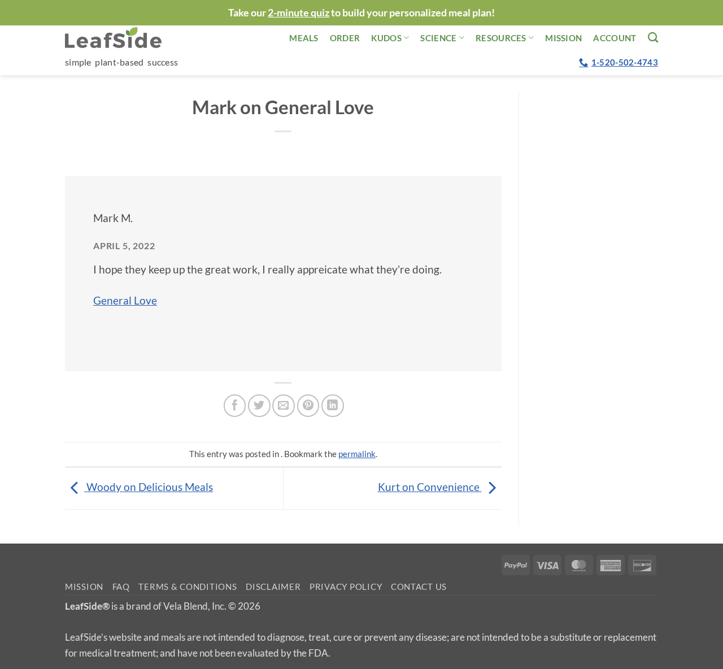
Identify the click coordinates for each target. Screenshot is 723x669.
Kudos (386, 38)
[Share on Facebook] (235, 405)
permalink (357, 454)
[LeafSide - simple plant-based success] (121, 37)
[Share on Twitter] (259, 405)
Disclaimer (273, 587)
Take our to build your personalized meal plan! (361, 12)
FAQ (121, 587)
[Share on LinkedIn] (332, 405)
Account (614, 38)
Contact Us (419, 587)
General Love (125, 300)
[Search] (653, 37)
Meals (304, 38)
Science (438, 38)
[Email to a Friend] (283, 405)
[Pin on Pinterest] (308, 405)
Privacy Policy (346, 587)
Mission (563, 38)
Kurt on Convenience (430, 486)
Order (345, 38)
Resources (501, 38)
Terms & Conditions (187, 587)
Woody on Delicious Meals (148, 486)
